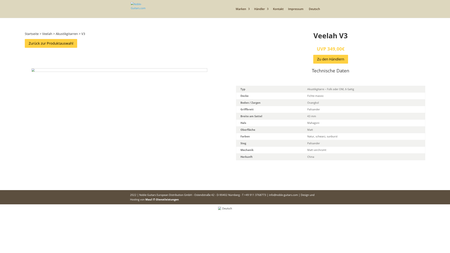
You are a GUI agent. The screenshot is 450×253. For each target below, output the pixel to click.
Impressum (295, 9)
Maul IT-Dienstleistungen (162, 199)
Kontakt (278, 9)
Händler (259, 9)
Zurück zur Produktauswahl (51, 43)
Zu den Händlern (330, 59)
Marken (241, 9)
